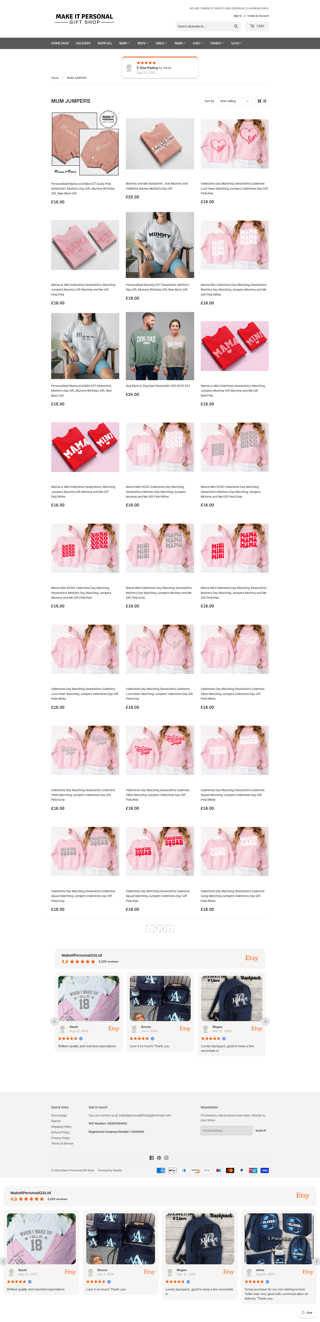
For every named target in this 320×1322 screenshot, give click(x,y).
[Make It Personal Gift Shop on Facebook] (151, 1158)
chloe (219, 1027)
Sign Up (261, 1130)
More (235, 43)
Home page (60, 43)
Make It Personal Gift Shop (77, 1170)
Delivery (83, 43)
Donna (77, 1027)
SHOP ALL (105, 43)
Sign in (238, 15)
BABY (123, 43)
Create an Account (258, 15)
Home (55, 77)
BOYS (142, 43)
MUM (179, 43)
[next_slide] (265, 1021)
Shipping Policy (61, 1126)
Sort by (209, 101)
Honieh (264, 1270)
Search (56, 1121)
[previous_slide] (54, 1021)
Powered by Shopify (110, 1170)
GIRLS (160, 43)
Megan (148, 1027)
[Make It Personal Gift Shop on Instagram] (166, 1158)
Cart (260, 26)
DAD (196, 43)
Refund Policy (60, 1132)
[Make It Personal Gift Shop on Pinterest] (159, 1158)
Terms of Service (62, 1143)
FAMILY (215, 43)
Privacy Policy (60, 1138)
